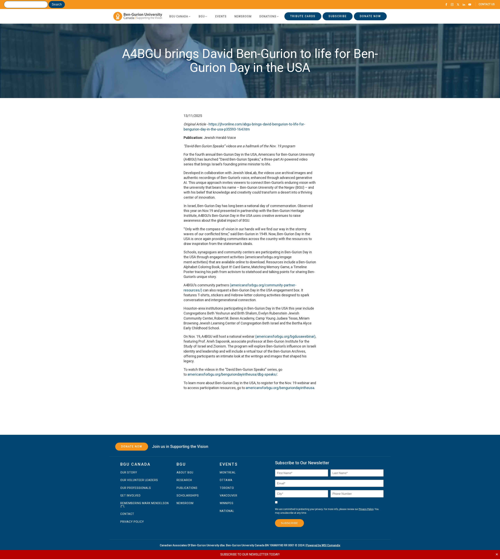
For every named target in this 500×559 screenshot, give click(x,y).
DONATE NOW (370, 16)
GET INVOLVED (130, 495)
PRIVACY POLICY (132, 521)
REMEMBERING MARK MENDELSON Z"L (144, 505)
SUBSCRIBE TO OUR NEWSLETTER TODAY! (250, 554)
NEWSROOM (185, 503)
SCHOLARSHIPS (188, 495)
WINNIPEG (226, 503)
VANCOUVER (228, 495)
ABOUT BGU (185, 472)
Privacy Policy (366, 509)
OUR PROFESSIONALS (135, 488)
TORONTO (227, 488)
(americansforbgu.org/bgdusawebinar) (285, 336)
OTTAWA (226, 480)
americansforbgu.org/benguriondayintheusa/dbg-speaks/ (232, 374)
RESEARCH (184, 480)
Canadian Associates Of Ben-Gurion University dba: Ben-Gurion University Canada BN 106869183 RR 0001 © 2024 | (250, 545)
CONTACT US (487, 4)
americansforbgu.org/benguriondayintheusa (280, 388)
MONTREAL (228, 472)
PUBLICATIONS (187, 488)
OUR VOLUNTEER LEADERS (139, 480)
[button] (180, 16)
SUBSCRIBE (338, 16)
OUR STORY (128, 472)
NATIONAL (227, 511)
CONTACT (127, 514)
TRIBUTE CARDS (302, 16)
